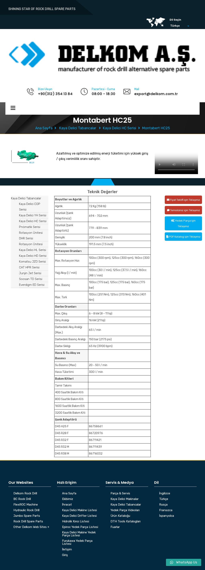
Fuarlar (115, 527)
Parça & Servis (120, 493)
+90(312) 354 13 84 (55, 93)
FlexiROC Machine (25, 504)
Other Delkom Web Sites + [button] (31, 527)
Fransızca (165, 510)
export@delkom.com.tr (156, 93)
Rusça (163, 504)
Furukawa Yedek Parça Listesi (77, 542)
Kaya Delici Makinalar (125, 499)
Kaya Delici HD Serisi (32, 256)
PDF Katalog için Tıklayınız (184, 236)
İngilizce (164, 493)
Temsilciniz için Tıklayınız (185, 210)
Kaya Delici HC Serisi (119, 128)
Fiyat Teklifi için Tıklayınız (184, 199)
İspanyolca (166, 516)
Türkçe (163, 499)
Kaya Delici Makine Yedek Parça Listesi (79, 534)
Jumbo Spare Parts (26, 516)
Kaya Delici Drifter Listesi (79, 516)
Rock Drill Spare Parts (28, 521)
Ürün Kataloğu (120, 516)
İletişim (67, 549)
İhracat (67, 504)
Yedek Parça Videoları (125, 510)
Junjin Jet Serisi (30, 273)
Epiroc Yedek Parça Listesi (80, 527)
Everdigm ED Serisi (31, 285)
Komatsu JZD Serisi (32, 261)
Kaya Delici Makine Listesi (79, 510)
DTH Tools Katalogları (126, 521)
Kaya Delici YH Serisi (32, 215)
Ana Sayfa (43, 128)
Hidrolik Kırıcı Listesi (75, 521)
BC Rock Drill (22, 499)
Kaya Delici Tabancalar (77, 128)
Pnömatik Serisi (29, 227)
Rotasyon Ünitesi (31, 244)
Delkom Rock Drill (25, 493)
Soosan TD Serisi (30, 279)
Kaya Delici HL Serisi (32, 250)
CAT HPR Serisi (29, 267)
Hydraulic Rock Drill (26, 510)
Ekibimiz (67, 499)
